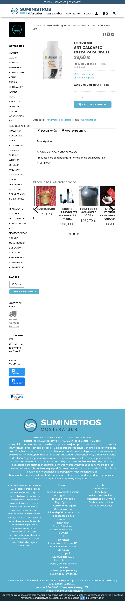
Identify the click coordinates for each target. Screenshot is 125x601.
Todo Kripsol (16, 218)
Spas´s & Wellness (14, 158)
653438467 (70, 584)
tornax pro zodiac (16, 538)
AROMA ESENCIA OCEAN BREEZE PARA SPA (110, 214)
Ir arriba (101, 485)
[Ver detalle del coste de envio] (13, 314)
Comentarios (88, 119)
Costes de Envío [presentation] (75, 130)
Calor (12, 179)
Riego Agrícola (14, 99)
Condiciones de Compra (101, 498)
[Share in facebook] (104, 34)
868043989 (55, 584)
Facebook (17, 383)
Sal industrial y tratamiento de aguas (17, 206)
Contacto (73, 13)
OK (82, 598)
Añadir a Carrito (94, 104)
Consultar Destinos (14, 324)
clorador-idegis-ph (19, 503)
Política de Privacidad (101, 495)
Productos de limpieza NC (17, 192)
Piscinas (14, 52)
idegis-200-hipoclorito (21, 517)
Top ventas (15, 184)
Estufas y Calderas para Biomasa (17, 169)
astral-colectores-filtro (18, 485)
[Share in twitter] (108, 34)
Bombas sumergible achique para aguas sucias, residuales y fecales (17, 77)
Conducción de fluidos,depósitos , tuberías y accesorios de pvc (17, 128)
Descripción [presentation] (49, 130)
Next (111, 210)
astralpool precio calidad (28, 488)
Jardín (13, 57)
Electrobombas (17, 233)
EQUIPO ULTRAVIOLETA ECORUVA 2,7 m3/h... (67, 214)
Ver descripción (86, 77)
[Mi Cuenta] (96, 14)
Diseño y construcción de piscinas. (17, 243)
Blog (87, 13)
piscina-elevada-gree (21, 524)
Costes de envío (86, 74)
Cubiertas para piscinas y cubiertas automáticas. (17, 260)
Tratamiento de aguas (16, 109)
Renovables (15, 150)
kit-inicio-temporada (31, 521)
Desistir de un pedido (101, 502)
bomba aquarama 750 (19, 492)
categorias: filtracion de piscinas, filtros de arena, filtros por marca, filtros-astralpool (24, 496)
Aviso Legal (101, 492)
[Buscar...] (114, 14)
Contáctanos (101, 488)
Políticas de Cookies (101, 505)
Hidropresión (16, 145)
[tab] (47, 131)
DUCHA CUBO (46, 209)
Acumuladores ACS (17, 226)
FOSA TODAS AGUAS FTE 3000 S (88, 212)
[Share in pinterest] (113, 34)
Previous (36, 210)
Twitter (16, 373)
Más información (95, 598)
